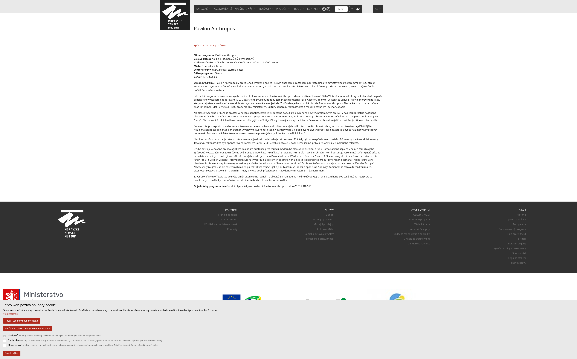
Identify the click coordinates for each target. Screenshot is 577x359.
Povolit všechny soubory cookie (21, 321)
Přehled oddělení (227, 214)
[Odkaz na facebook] (324, 9)
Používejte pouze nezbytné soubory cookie (27, 328)
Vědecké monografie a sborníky (412, 234)
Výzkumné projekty (419, 219)
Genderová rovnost (419, 243)
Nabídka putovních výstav (319, 234)
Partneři (521, 238)
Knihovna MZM (325, 229)
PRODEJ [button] (297, 9)
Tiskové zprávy (517, 262)
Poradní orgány (517, 243)
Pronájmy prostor (323, 219)
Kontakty (232, 229)
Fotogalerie (519, 224)
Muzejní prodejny (324, 224)
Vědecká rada (422, 224)
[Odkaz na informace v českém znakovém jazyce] (358, 9)
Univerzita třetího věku (417, 238)
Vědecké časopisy (420, 229)
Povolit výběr (12, 353)
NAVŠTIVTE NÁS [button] (244, 9)
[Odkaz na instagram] (328, 9)
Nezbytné (55, 335)
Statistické (85, 340)
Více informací (10, 314)
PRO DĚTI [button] (282, 9)
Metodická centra (227, 219)
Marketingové (83, 345)
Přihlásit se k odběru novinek (220, 224)
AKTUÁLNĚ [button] (202, 9)
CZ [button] (377, 9)
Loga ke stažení (517, 258)
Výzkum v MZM (421, 214)
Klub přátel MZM (516, 234)
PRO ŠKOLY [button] (264, 9)
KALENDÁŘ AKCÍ (223, 9)
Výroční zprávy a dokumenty (510, 248)
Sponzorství (519, 253)
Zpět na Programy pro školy (210, 45)
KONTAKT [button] (313, 9)
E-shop (330, 214)
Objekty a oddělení (515, 219)
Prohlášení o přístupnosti (319, 238)
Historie (521, 214)
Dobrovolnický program (512, 229)
